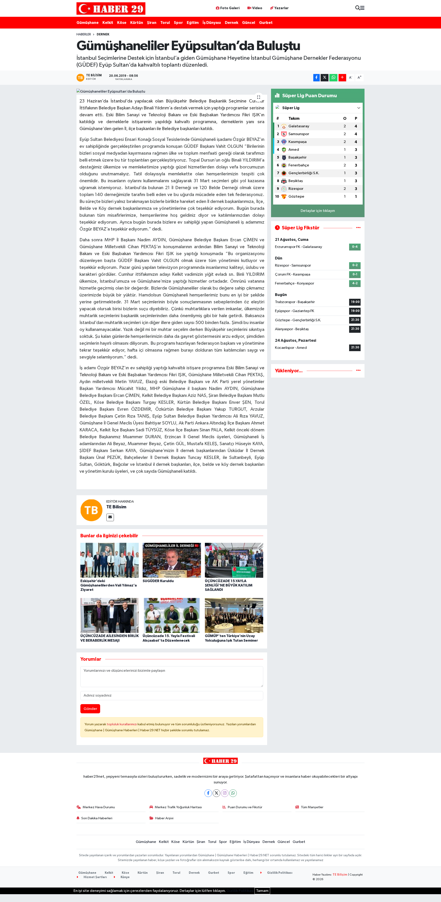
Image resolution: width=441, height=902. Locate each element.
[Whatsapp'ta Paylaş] (333, 78)
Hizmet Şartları (95, 877)
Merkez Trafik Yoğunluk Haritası (178, 807)
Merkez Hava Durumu (99, 807)
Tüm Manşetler (312, 807)
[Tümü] (358, 371)
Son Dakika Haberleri (96, 818)
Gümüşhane (87, 23)
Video (257, 8)
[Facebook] (208, 793)
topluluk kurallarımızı (122, 724)
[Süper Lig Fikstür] (358, 228)
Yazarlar (281, 8)
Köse (121, 23)
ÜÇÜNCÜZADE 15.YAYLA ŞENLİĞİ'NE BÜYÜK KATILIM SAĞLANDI (228, 585)
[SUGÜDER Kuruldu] (172, 560)
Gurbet (266, 23)
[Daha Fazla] (342, 78)
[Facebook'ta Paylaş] (316, 78)
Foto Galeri (230, 8)
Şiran (151, 23)
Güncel (248, 23)
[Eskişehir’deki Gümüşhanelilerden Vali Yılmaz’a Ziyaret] (109, 560)
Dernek (231, 23)
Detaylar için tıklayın (318, 211)
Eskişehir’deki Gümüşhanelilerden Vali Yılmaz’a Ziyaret (108, 585)
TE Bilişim (340, 874)
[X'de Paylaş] (324, 78)
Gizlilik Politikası (279, 872)
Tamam (262, 891)
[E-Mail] (110, 517)
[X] (216, 793)
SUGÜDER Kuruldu (158, 581)
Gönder (90, 709)
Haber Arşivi (164, 818)
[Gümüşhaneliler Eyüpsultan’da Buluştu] (171, 92)
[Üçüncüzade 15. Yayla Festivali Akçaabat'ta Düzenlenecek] (172, 615)
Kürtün (136, 23)
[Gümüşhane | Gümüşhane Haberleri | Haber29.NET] (110, 8)
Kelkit (107, 23)
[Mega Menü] (362, 8)
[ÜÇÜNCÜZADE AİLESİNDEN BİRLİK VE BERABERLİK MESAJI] (109, 615)
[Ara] (357, 8)
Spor (178, 23)
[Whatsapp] (233, 793)
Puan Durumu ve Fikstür (245, 807)
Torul (165, 23)
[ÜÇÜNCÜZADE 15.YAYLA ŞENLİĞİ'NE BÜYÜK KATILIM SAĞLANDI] (234, 560)
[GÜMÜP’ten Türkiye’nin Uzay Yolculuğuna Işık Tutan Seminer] (234, 615)
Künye (125, 877)
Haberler (83, 34)
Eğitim (193, 23)
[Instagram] (225, 793)
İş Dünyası (212, 23)
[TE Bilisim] (91, 510)
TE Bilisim (116, 507)
